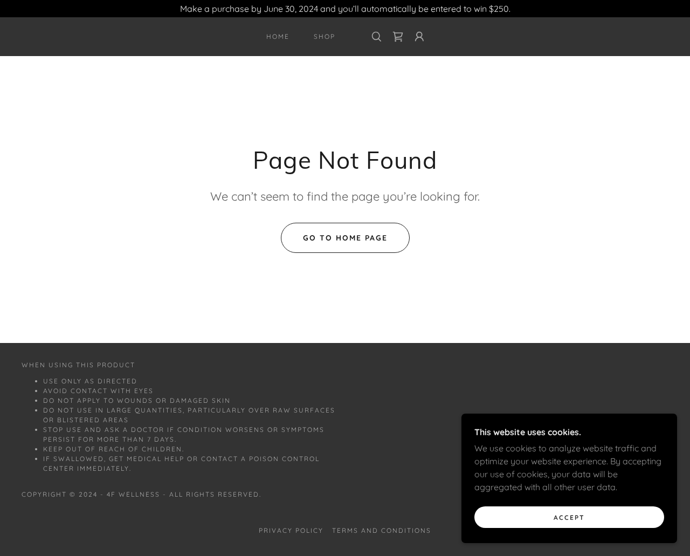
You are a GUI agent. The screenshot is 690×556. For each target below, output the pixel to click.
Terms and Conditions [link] (381, 530)
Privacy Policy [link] (291, 530)
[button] (419, 36)
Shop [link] (324, 36)
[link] (398, 36)
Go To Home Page (345, 238)
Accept (569, 517)
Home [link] (277, 36)
